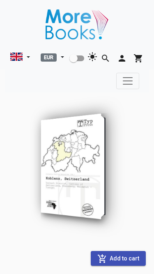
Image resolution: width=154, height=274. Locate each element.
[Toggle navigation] (127, 81)
